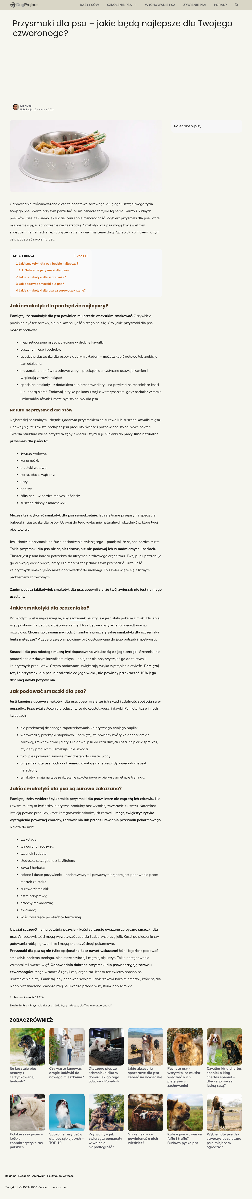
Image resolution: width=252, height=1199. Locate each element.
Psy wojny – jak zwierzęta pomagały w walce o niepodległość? (105, 1140)
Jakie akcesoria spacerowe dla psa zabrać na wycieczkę (145, 1072)
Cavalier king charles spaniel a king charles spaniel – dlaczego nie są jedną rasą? (224, 1077)
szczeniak (78, 618)
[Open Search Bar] (236, 5)
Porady (220, 5)
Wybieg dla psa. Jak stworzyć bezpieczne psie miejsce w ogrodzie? (224, 1140)
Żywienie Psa (194, 5)
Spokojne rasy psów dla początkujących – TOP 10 (66, 1138)
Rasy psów (89, 5)
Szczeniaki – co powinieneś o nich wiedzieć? (143, 1138)
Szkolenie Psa (119, 5)
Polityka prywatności (60, 1176)
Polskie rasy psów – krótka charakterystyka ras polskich (26, 1140)
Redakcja (24, 1176)
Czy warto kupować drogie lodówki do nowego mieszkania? (66, 1072)
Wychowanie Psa (160, 5)
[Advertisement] (126, 70)
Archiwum (38, 1176)
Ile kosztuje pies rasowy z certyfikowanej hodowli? (23, 1074)
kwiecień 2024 (34, 997)
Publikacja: (37, 109)
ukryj (81, 256)
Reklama (10, 1176)
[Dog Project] (24, 5)
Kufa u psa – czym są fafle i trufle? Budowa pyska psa (184, 1138)
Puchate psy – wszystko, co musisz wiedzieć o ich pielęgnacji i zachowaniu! (184, 1077)
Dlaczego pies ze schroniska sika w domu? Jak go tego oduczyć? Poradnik (104, 1074)
